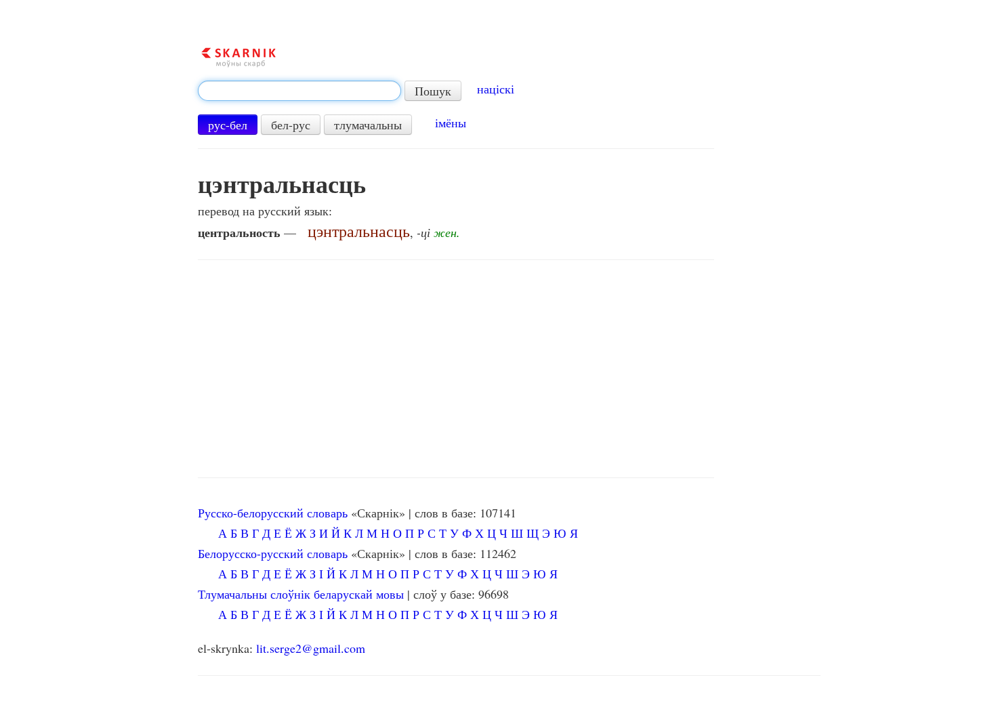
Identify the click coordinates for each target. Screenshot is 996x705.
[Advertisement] (456, 369)
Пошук (433, 91)
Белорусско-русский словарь (273, 553)
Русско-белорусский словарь (273, 513)
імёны (450, 122)
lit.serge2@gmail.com (310, 648)
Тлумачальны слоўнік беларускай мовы (301, 594)
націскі (495, 89)
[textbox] (299, 91)
